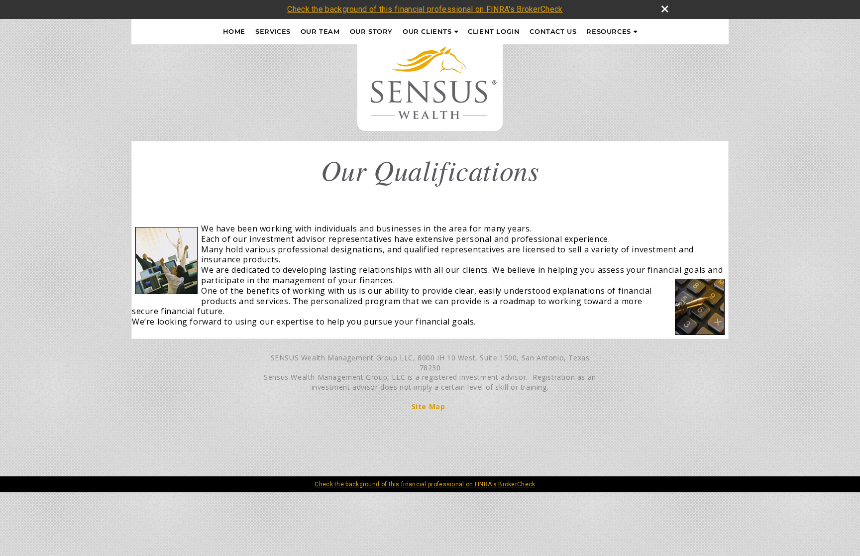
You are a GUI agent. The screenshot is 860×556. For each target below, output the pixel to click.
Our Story (371, 31)
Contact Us (553, 31)
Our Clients (427, 31)
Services (273, 31)
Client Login (494, 31)
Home (234, 31)
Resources (608, 31)
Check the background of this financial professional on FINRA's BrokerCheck (424, 9)
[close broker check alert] (665, 9)
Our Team (320, 31)
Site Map (428, 406)
